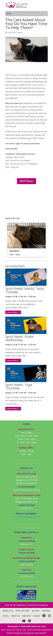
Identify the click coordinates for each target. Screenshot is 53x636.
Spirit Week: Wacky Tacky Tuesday (24, 290)
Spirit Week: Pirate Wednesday (19, 338)
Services (35, 610)
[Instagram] (49, 615)
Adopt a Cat (8, 610)
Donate (36, 615)
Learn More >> (13, 312)
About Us (15, 615)
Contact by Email (26, 541)
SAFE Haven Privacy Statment (26, 517)
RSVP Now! (26, 181)
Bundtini (14, 250)
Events (6, 615)
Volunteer (46, 610)
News (20, 32)
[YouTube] (24, 620)
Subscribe (26, 615)
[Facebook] (44, 615)
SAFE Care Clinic (22, 610)
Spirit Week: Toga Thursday (18, 386)
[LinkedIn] (29, 620)
